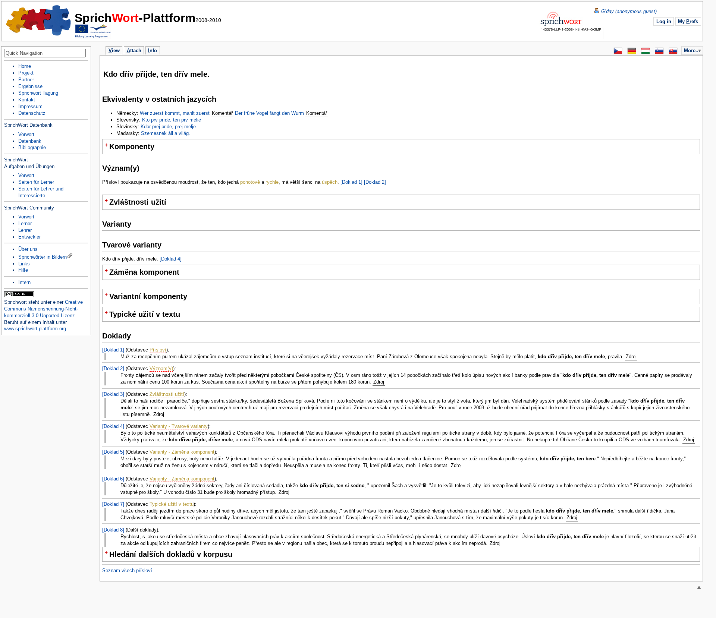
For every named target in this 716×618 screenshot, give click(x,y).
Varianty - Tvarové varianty (179, 426)
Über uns (28, 249)
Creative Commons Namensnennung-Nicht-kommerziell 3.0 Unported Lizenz (43, 308)
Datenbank (29, 141)
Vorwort (26, 134)
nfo (152, 50)
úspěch (329, 182)
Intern (24, 282)
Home (39, 20)
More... (692, 50)
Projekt (26, 73)
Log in (663, 21)
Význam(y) (161, 368)
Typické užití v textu (172, 504)
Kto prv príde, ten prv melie (171, 120)
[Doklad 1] (351, 182)
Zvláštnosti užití (167, 394)
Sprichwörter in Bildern (42, 257)
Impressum (30, 106)
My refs (688, 21)
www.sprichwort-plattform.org (35, 328)
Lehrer (25, 230)
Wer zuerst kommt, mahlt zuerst (175, 113)
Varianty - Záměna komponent (182, 452)
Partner (26, 79)
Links (24, 264)
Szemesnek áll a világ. (165, 133)
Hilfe (23, 270)
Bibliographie (32, 147)
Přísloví (158, 350)
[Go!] (84, 54)
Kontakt (26, 100)
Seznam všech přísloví (127, 570)
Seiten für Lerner (36, 182)
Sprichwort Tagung (38, 93)
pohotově (250, 182)
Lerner (25, 223)
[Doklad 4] (171, 259)
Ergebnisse (30, 86)
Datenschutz (31, 113)
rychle (272, 182)
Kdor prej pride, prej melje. (169, 126)
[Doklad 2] (375, 182)
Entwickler (29, 237)
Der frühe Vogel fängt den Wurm (269, 113)
